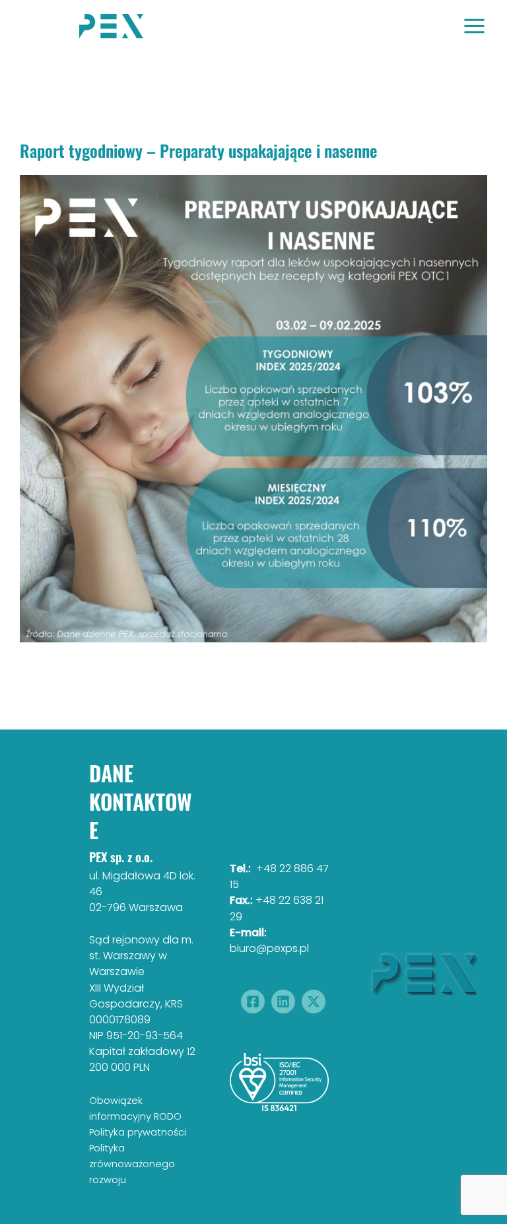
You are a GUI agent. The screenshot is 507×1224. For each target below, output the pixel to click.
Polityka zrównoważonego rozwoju (132, 1163)
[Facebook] (253, 1001)
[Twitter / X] (313, 1001)
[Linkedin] (283, 1001)
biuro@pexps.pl (269, 948)
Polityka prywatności (137, 1132)
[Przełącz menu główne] (474, 26)
